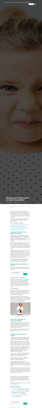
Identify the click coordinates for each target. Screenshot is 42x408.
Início (10, 206)
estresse (25, 251)
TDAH (15, 238)
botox (27, 342)
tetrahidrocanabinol (14, 353)
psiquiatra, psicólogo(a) (24, 330)
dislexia (25, 239)
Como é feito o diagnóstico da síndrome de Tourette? (19, 227)
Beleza (11, 2)
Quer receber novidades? (15, 272)
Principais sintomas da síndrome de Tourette (18, 226)
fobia (21, 261)
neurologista (12, 331)
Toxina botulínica (23, 342)
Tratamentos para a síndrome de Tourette (18, 229)
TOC (22, 237)
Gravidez (18, 2)
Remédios (24, 2)
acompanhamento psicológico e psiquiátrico (20, 357)
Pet (21, 2)
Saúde (28, 2)
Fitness (15, 2)
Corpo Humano (15, 206)
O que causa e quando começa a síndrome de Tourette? (20, 224)
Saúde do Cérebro (19, 206)
